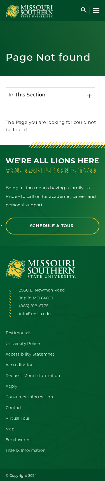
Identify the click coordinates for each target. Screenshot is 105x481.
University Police (23, 344)
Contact (14, 408)
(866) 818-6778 (34, 306)
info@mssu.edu (35, 314)
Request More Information (33, 376)
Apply (11, 387)
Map (10, 429)
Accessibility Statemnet (30, 355)
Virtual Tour (18, 419)
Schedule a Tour (52, 225)
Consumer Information (29, 397)
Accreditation (20, 365)
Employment (19, 440)
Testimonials (19, 333)
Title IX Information (26, 451)
